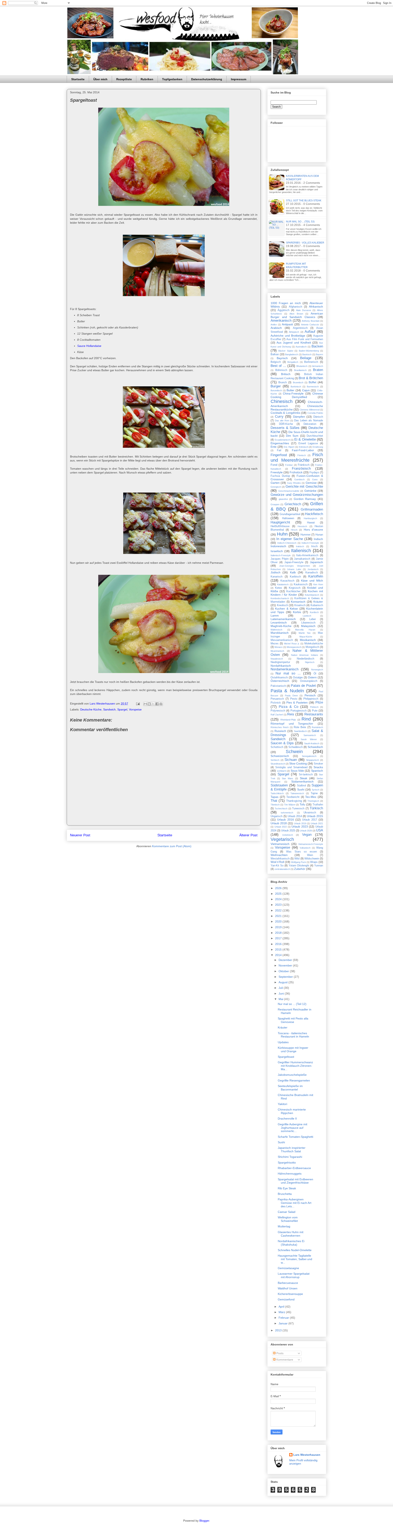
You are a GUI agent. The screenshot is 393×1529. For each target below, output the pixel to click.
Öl (315, 673)
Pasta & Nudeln (287, 690)
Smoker (318, 763)
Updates (283, 1042)
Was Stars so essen (301, 851)
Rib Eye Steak (287, 1188)
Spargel (122, 709)
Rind (306, 719)
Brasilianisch (300, 370)
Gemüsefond (286, 1299)
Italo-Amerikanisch (307, 555)
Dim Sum (292, 435)
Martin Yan (305, 633)
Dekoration (310, 424)
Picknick (276, 702)
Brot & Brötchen (311, 378)
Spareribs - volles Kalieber (305, 242)
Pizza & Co (288, 707)
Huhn (282, 534)
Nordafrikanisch (281, 665)
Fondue (289, 465)
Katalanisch (283, 584)
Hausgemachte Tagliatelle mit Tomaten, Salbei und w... (295, 1259)
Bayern (319, 354)
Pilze (319, 702)
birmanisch (317, 366)
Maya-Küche (305, 636)
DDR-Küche (286, 424)
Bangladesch (291, 354)
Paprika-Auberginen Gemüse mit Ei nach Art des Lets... (294, 1203)
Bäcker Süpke (285, 351)
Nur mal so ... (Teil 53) (300, 221)
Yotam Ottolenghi (299, 865)
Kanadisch (311, 572)
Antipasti (287, 324)
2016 (278, 944)
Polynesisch (278, 710)
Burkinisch (296, 386)
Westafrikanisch (280, 858)
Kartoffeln (315, 576)
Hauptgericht (280, 522)
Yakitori (282, 1104)
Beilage (305, 358)
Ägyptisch (283, 310)
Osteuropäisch (308, 681)
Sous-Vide (297, 770)
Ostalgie (298, 677)
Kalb (293, 572)
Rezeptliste (124, 79)
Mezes (275, 643)
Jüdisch (275, 572)
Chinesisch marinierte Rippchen (292, 1111)
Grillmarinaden (312, 509)
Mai (281, 999)
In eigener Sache (289, 539)
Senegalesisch (309, 756)
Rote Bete (300, 727)
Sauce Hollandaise (89, 345)
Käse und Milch (312, 580)
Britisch (285, 374)
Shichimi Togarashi (290, 1156)
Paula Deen (291, 695)
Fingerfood (279, 455)
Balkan (275, 354)
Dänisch (318, 416)
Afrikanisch (316, 306)
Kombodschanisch (280, 598)
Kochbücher (293, 591)
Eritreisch (303, 447)
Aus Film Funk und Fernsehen (304, 339)
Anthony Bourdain (311, 321)
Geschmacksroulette (288, 491)
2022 (278, 910)
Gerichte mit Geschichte (304, 486)
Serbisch (275, 760)
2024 (278, 899)
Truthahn (318, 804)
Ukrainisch (310, 812)
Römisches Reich (280, 727)
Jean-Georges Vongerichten (294, 566)
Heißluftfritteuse (280, 526)
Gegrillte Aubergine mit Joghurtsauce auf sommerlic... (292, 1128)
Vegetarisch (282, 839)
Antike (274, 324)
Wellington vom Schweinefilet (288, 1219)
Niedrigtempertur (280, 662)
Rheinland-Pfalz (288, 719)
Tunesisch (298, 808)
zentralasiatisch (282, 869)
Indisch (318, 539)
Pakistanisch (278, 685)
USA (319, 830)
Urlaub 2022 (280, 826)
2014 (278, 955)
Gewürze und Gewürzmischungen (297, 495)
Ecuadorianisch (282, 440)
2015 (278, 949)
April (282, 1306)
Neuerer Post (80, 835)
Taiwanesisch (297, 793)
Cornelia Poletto (315, 413)
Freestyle (277, 472)
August (283, 982)
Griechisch (293, 504)
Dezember (286, 960)
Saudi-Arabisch (311, 743)
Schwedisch (315, 747)
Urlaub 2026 (306, 830)
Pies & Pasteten (297, 702)
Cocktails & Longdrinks (285, 412)
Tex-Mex (310, 796)
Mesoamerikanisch (282, 640)
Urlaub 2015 (315, 816)
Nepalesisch (277, 658)
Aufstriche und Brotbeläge (288, 335)
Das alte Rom (282, 420)
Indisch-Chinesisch (286, 543)
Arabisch (276, 327)
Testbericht (292, 797)
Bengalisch (292, 362)
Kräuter (318, 601)
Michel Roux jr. (291, 643)
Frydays (314, 472)
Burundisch (276, 390)
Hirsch (294, 530)
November (286, 965)
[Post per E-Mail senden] (138, 703)
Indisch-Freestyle (310, 543)
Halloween (288, 518)
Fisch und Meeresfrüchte (297, 457)
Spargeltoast (286, 1056)
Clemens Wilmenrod (310, 409)
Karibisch (295, 576)
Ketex (278, 587)
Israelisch (277, 551)
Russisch (280, 731)
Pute (314, 710)
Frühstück (296, 472)
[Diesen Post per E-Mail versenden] (145, 704)
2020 (278, 921)
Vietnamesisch (280, 844)
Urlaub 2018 (279, 823)
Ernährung (318, 447)
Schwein (294, 751)
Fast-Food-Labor (303, 450)
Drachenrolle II (287, 1118)
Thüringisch (313, 801)
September (286, 976)
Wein (310, 855)
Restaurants (313, 714)
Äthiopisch (294, 332)
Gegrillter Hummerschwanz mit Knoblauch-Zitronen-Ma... (295, 1066)
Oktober (284, 971)
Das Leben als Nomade (308, 420)
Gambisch (299, 479)
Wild (296, 858)
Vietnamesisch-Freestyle (310, 844)
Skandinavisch (278, 763)
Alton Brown (296, 313)
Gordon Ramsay (305, 499)
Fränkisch (303, 464)
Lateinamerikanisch (283, 619)
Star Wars (287, 778)
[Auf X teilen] (153, 704)
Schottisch (277, 747)
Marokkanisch (280, 632)
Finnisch (301, 455)
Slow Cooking (298, 763)
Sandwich (109, 709)
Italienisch (301, 550)
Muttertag (284, 1226)
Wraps (314, 862)
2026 (278, 888)
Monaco (278, 647)
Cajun (306, 390)
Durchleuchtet (315, 435)
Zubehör (299, 868)
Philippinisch (310, 698)
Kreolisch (282, 605)
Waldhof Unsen (287, 1288)
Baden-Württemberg (309, 351)
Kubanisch (317, 605)
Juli (281, 987)
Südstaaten (279, 785)
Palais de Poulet (303, 686)
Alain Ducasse (303, 310)
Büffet (312, 382)
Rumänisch (317, 727)
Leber (312, 619)
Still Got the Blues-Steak (303, 200)
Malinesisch (276, 629)
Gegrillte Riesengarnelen (294, 1080)
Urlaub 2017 (309, 819)
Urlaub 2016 (285, 819)
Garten (275, 482)
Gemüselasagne (288, 1268)
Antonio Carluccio (310, 324)
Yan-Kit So (277, 865)
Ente (274, 446)
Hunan (319, 534)
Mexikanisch (308, 640)
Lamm (275, 615)
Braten (318, 370)
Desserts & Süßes (285, 428)
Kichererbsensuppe (290, 1294)
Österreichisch (280, 680)
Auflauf (310, 332)
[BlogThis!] (149, 704)
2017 (278, 938)
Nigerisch (309, 662)
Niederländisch (305, 658)
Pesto (293, 698)
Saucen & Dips (282, 743)
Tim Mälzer (289, 804)
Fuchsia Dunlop (280, 476)
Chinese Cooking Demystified (297, 395)
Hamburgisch (310, 518)
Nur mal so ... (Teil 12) (292, 1004)
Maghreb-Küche (281, 626)
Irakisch (300, 546)
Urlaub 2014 (295, 816)
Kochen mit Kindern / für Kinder (297, 593)
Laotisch (307, 616)
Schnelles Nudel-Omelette (295, 1250)
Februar (284, 1317)
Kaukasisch (301, 584)
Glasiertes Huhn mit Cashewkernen (290, 1233)
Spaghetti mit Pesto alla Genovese (293, 1020)
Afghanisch (295, 306)
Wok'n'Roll (277, 862)
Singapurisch (312, 760)
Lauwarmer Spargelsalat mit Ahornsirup (293, 1275)
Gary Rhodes (294, 483)
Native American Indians (304, 655)
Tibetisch (275, 804)
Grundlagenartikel (290, 514)
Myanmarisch (277, 651)
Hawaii (311, 522)
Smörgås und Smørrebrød (291, 767)
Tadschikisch (277, 793)
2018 (278, 932)
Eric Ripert (289, 447)
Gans (315, 479)
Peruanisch (277, 698)
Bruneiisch (298, 382)
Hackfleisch (314, 514)
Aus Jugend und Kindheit (294, 342)
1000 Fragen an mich (286, 303)
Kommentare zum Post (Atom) (171, 846)
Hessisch (302, 526)
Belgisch (276, 362)
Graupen (275, 504)
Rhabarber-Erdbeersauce (294, 1168)
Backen (317, 346)
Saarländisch (300, 731)
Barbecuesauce (288, 1282)
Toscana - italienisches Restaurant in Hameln (293, 1035)
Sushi (300, 789)
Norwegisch (317, 669)
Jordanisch (312, 569)
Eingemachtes (280, 443)
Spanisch (317, 770)
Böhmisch (281, 370)
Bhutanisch (301, 366)
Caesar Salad (286, 1211)
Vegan (307, 835)
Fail (279, 450)
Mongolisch (312, 647)
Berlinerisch (311, 362)
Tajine (314, 793)
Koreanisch (298, 601)
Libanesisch (308, 622)
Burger (276, 386)
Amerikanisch (281, 320)
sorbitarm (281, 771)
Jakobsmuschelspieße (292, 1074)
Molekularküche (313, 643)
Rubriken (147, 79)
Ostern (312, 677)
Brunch (282, 382)
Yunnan (318, 865)
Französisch (301, 468)
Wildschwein (311, 858)
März (282, 1312)
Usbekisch (287, 835)
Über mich (100, 79)
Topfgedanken (172, 79)
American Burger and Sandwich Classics (297, 315)
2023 (278, 904)
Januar (283, 1323)
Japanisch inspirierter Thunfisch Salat (291, 1149)
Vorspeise (135, 709)
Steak (303, 778)
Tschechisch (281, 808)
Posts (279, 1353)
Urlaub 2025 (288, 830)
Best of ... (278, 366)
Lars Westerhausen (306, 1454)
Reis (290, 714)
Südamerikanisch (302, 781)
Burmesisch (313, 386)
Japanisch (316, 562)
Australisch (301, 346)
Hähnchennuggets (290, 1173)
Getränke (310, 490)
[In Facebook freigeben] (157, 704)
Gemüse (311, 482)
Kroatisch (300, 605)
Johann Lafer (294, 569)
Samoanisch (310, 735)
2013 (278, 1330)
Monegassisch (294, 647)
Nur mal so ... (288, 673)
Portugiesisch (298, 710)
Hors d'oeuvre (313, 529)
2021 (278, 916)
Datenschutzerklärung (206, 79)
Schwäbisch (295, 747)
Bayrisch (282, 358)
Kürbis (297, 612)
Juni (282, 993)
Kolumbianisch (312, 595)
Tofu (302, 804)
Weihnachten (279, 855)
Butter (290, 390)
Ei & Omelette (305, 439)
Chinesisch (281, 401)
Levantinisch (279, 622)
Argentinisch (300, 328)
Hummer (305, 534)
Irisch (314, 546)
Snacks (318, 767)
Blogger (204, 1520)
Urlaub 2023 (299, 826)
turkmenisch (287, 812)
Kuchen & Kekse (286, 608)
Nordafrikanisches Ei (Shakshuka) (291, 1242)
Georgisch (276, 487)
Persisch (310, 695)
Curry (279, 416)
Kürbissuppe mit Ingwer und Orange (293, 1049)
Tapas (274, 796)
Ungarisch (276, 816)
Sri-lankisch (306, 774)
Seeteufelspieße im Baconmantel (290, 1087)
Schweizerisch (280, 756)
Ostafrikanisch (279, 677)
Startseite (78, 79)
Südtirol (301, 785)
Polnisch (314, 707)
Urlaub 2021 (317, 823)
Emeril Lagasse (308, 443)
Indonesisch (278, 546)
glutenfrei (283, 499)
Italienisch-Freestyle (281, 555)
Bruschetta (285, 1193)
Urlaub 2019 (300, 823)
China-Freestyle (293, 393)
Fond (274, 464)
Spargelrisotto (287, 1162)
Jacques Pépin (280, 558)
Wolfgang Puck (298, 862)
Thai (274, 801)
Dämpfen (299, 416)
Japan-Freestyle (293, 562)
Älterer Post (248, 835)
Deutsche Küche (91, 709)
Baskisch (307, 354)
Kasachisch (287, 580)
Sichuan (291, 760)
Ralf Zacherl (277, 714)
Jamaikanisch (302, 558)
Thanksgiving (294, 800)
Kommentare (284, 1359)
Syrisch (315, 789)
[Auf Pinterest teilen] (161, 704)
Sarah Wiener (309, 739)
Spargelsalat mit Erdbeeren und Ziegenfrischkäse (295, 1181)
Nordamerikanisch (284, 669)
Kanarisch (276, 576)
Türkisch (316, 808)
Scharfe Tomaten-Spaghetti (295, 1136)
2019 (278, 927)
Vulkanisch (305, 848)
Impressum (238, 79)
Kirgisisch (294, 587)
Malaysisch (308, 626)
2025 (278, 893)
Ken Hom (318, 584)
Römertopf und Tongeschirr (292, 723)
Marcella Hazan (305, 629)
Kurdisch (314, 612)
